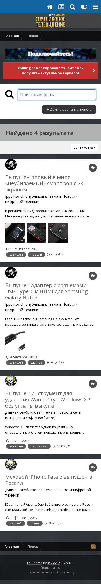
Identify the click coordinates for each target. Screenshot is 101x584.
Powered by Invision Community (50, 572)
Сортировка (84, 147)
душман (12, 412)
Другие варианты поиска (70, 109)
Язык (68, 563)
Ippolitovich (14, 196)
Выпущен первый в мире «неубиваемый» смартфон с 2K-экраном (45, 183)
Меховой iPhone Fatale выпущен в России (48, 479)
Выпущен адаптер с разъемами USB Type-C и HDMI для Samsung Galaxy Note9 (46, 291)
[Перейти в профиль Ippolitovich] (11, 164)
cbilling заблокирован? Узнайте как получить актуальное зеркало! (50, 70)
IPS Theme (34, 563)
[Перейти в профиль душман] (11, 380)
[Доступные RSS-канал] (93, 546)
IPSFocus (53, 563)
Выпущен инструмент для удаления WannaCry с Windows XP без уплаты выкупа (47, 399)
